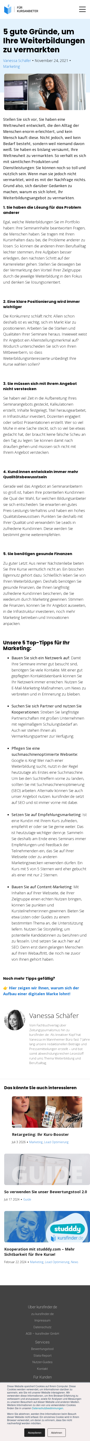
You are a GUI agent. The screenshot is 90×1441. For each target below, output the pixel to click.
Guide (27, 1199)
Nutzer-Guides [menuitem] (42, 1362)
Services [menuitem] (42, 1342)
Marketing (11, 66)
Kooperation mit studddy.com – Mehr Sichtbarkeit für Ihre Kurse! (39, 1252)
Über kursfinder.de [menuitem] (42, 1307)
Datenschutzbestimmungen (47, 1408)
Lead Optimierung (56, 1142)
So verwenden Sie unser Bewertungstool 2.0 (45, 1191)
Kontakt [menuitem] (42, 1369)
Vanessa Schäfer (17, 60)
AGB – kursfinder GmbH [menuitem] (42, 1334)
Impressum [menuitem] (42, 1320)
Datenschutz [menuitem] (42, 1327)
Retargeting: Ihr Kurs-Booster (40, 1134)
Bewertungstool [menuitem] (42, 1349)
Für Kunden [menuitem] (42, 1377)
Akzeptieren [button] (34, 1432)
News (74, 1262)
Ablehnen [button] (56, 1432)
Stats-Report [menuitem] (42, 1355)
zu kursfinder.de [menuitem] (42, 1314)
